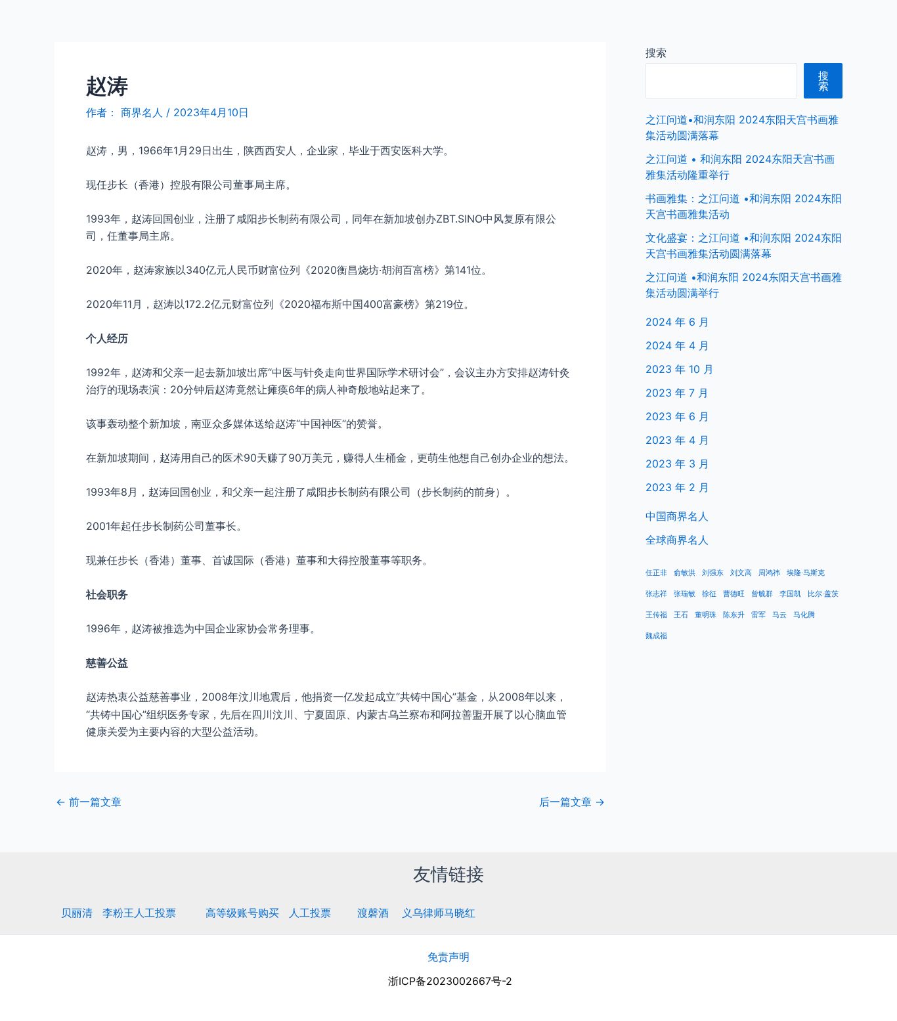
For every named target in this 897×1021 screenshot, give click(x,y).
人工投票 (310, 912)
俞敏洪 (684, 573)
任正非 (656, 573)
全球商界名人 (832, 26)
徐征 (709, 594)
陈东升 (734, 615)
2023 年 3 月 (677, 463)
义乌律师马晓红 (438, 912)
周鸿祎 (769, 573)
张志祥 (656, 594)
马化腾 (804, 615)
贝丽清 (77, 912)
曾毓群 (762, 594)
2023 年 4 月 (677, 439)
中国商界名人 (747, 26)
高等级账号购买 (242, 912)
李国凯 (790, 594)
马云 (779, 615)
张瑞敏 (684, 594)
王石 (681, 615)
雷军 (758, 615)
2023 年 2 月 (677, 487)
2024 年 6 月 (677, 321)
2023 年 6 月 (677, 416)
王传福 (656, 615)
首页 (684, 26)
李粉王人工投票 (139, 912)
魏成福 (656, 636)
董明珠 (705, 615)
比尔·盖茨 (823, 594)
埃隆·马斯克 (806, 573)
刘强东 (713, 573)
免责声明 (448, 956)
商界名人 (57, 26)
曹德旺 (734, 594)
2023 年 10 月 (679, 369)
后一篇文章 (572, 801)
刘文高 (741, 573)
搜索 (656, 52)
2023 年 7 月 (677, 392)
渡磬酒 (373, 912)
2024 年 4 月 (677, 345)
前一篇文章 (88, 801)
